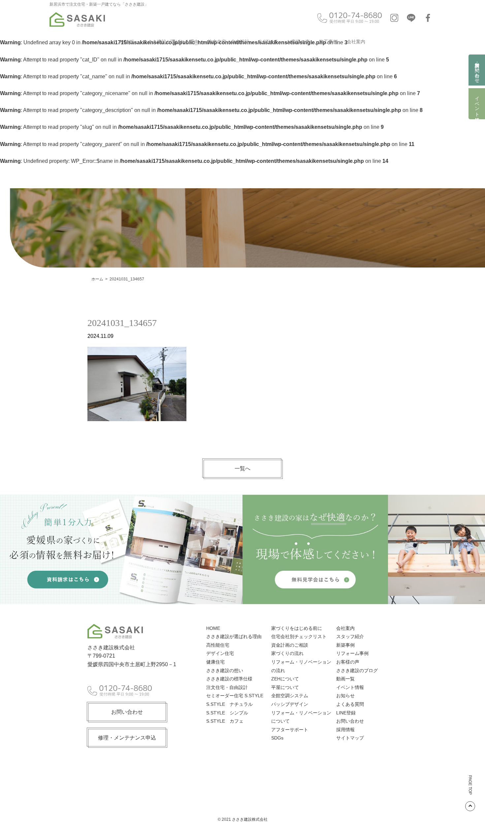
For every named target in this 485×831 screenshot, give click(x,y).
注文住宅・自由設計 (228, 41)
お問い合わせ (127, 712)
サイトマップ (350, 738)
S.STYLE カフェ (224, 721)
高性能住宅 (217, 645)
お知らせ (345, 695)
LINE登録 (346, 712)
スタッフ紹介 (350, 636)
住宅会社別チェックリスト (299, 636)
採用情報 (345, 729)
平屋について (285, 687)
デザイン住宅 (220, 653)
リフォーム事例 (352, 653)
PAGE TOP (470, 785)
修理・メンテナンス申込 (127, 738)
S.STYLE (268, 41)
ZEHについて (285, 678)
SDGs (277, 738)
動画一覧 (345, 678)
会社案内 (356, 41)
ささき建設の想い (224, 670)
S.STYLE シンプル (227, 712)
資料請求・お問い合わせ (477, 70)
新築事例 (345, 645)
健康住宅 (215, 662)
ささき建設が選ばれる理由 (171, 41)
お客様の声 (298, 41)
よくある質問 (350, 704)
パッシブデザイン (289, 704)
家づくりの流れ (287, 653)
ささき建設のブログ (357, 670)
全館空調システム (289, 695)
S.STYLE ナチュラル (229, 704)
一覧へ (242, 468)
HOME (127, 41)
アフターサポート (289, 729)
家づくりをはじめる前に (296, 628)
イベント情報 (477, 103)
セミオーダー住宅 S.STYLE (234, 695)
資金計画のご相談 (289, 645)
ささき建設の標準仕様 (229, 678)
